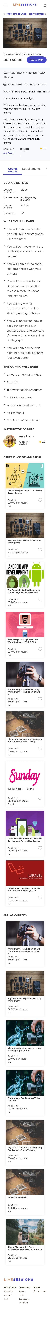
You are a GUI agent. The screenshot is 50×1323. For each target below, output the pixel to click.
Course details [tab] (13, 170)
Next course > (38, 14)
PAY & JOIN (37, 60)
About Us (8, 1292)
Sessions (25, 4)
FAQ (6, 1299)
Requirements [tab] (31, 168)
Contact (8, 1295)
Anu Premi (8, 153)
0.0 (44, 149)
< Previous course (14, 14)
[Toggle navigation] (5, 4)
